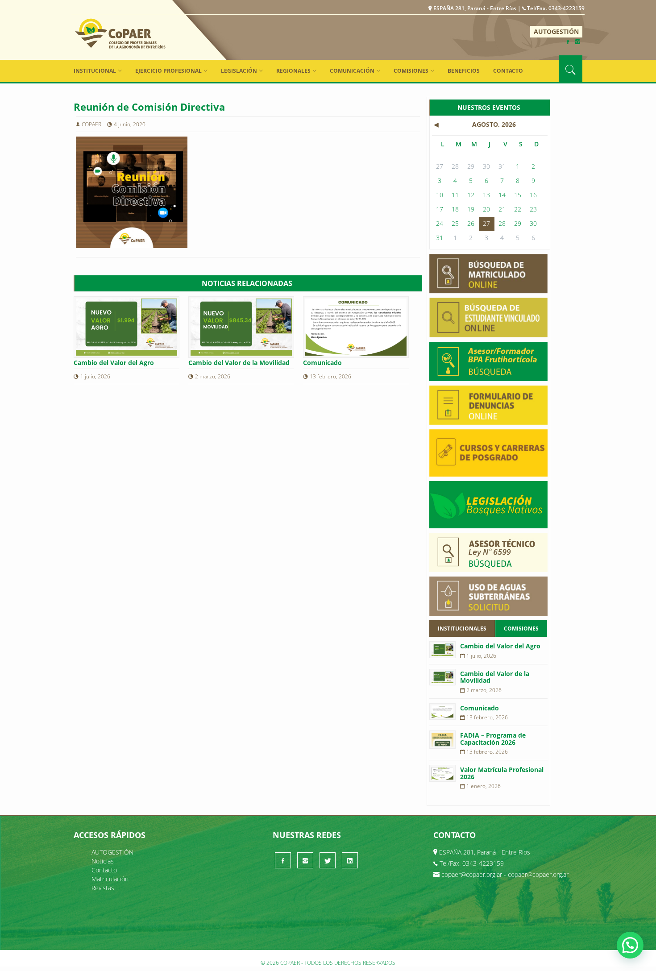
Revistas (102, 888)
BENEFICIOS (464, 71)
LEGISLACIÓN (239, 71)
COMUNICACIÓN (352, 71)
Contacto (508, 71)
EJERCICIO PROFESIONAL (168, 71)
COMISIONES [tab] (521, 628)
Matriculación (110, 879)
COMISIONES (411, 71)
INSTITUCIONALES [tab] (462, 628)
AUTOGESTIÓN (556, 31)
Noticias (102, 861)
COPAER (120, 33)
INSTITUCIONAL (95, 71)
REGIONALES (293, 71)
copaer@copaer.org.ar (471, 874)
